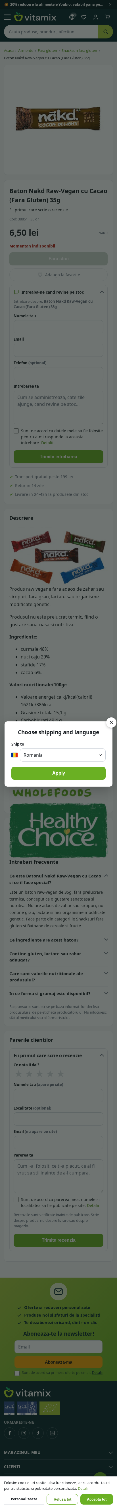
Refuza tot (62, 1499)
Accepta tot (96, 1499)
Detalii (83, 1488)
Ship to (17, 744)
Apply (58, 773)
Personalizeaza (24, 1499)
